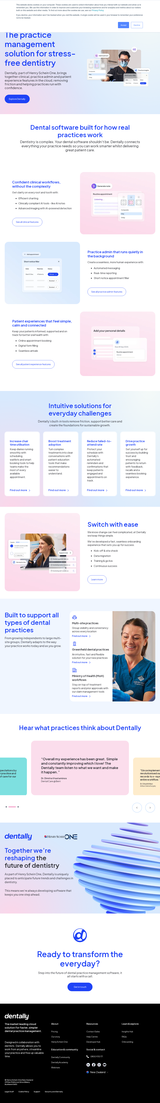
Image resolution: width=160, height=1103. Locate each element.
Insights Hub (127, 1031)
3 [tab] (18, 806)
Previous (137, 808)
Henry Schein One (59, 1042)
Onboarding (127, 1042)
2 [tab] (12, 806)
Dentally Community (60, 1057)
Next (150, 808)
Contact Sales (93, 1031)
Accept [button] (123, 25)
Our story (55, 1037)
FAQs (124, 1037)
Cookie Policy (23, 1092)
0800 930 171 (96, 1056)
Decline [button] (137, 25)
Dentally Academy (59, 1062)
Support (37, 1092)
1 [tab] (6, 806)
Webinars (55, 1067)
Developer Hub (93, 1042)
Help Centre (92, 1037)
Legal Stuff (9, 1092)
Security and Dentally (54, 1092)
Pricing (54, 1031)
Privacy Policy (98, 10)
